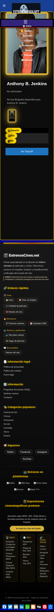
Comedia (8, 428)
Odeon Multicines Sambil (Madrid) (44, 572)
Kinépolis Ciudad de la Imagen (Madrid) (10, 546)
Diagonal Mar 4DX (27, 549)
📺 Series (27, 50)
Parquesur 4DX (27, 543)
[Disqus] (26, 197)
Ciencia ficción (10, 412)
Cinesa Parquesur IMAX (10, 556)
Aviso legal (9, 374)
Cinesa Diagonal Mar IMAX (10, 565)
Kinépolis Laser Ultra (44, 555)
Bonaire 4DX (26, 555)
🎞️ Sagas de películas (15, 341)
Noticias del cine (13, 352)
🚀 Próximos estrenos (15, 323)
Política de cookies (12, 370)
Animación (9, 420)
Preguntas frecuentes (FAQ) (17, 389)
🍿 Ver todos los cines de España (27, 529)
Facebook (25, 452)
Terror (6, 432)
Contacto (8, 397)
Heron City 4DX (27, 562)
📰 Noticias (27, 60)
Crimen (7, 416)
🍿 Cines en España (27, 300)
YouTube (27, 459)
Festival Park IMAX (9, 574)
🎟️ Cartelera (27, 40)
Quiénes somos (11, 393)
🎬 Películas (27, 55)
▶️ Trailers (26, 31)
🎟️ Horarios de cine (14, 312)
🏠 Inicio (27, 26)
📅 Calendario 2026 (38, 323)
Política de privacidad (14, 367)
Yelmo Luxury (43, 547)
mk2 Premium (44, 563)
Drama (7, 435)
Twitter (10, 452)
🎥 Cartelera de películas (16, 306)
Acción (7, 424)
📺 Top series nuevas (15, 335)
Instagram (42, 452)
